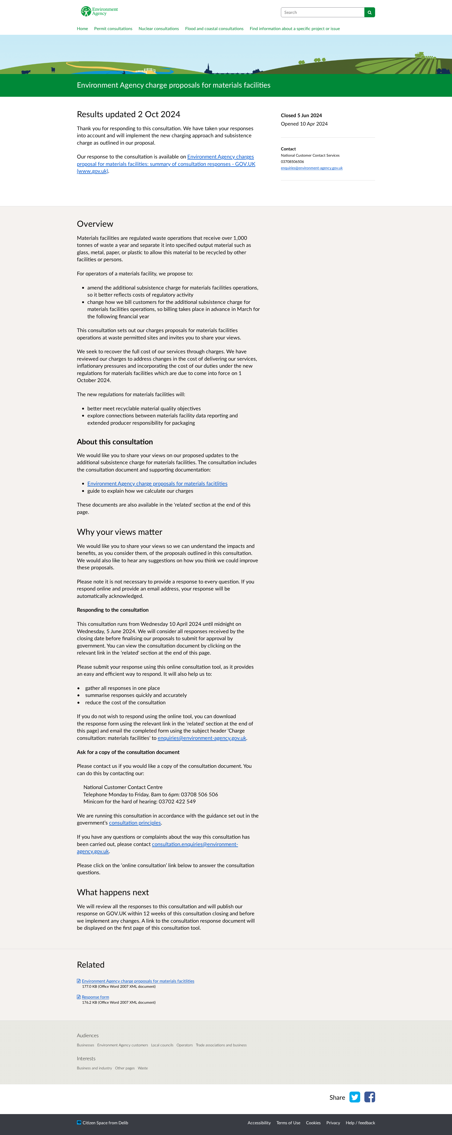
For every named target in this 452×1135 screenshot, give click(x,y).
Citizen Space (95, 1122)
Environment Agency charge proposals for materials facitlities (157, 483)
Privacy (333, 1122)
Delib (123, 1122)
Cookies (313, 1122)
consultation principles (135, 822)
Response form (95, 996)
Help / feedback (360, 1122)
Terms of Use (288, 1122)
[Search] (369, 12)
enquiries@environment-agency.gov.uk (312, 168)
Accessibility (259, 1122)
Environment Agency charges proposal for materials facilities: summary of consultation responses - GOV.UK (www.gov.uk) (166, 163)
